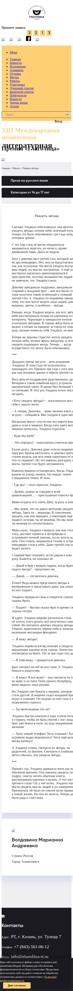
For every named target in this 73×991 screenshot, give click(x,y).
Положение (18, 66)
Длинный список (22, 88)
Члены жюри (19, 102)
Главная (15, 59)
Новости (16, 63)
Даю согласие (17, 985)
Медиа (14, 77)
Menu (13, 52)
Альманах (17, 70)
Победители (18, 95)
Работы (15, 81)
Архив (14, 106)
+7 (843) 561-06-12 (31, 946)
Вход (58, 121)
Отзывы (15, 73)
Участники (17, 84)
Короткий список (22, 92)
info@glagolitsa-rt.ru (29, 956)
